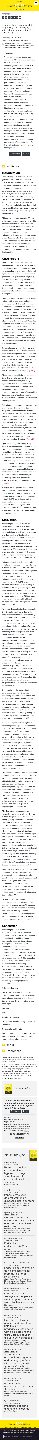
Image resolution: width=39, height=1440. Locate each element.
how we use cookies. (27, 1432)
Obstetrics (5, 38)
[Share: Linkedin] (9, 17)
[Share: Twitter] (6, 17)
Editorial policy (6, 1427)
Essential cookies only (11, 1437)
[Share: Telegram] (14, 17)
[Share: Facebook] (3, 17)
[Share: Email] (17, 17)
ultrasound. (11, 1061)
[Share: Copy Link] (20, 17)
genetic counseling (15, 1059)
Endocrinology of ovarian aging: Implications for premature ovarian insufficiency (19, 1272)
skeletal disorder (16, 1128)
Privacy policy (25, 1427)
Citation (25, 40)
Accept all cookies (27, 1437)
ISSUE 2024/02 (22, 1088)
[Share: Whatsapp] (12, 17)
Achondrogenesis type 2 (18, 1057)
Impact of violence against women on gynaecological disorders (19, 1197)
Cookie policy (16, 1427)
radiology (25, 1059)
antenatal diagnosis (10, 1126)
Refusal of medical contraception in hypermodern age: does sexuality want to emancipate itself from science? (18, 1175)
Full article (16, 153)
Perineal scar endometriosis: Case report (16, 1246)
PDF (27, 153)
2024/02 (6, 14)
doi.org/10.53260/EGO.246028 (12, 40)
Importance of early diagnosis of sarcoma (16, 1407)
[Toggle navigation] (36, 3)
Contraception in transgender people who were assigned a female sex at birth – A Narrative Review (19, 1299)
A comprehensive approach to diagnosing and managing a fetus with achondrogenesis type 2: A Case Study (18, 1360)
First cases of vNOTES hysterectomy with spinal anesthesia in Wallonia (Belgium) (19, 1222)
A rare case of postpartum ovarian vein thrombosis (19, 1386)
